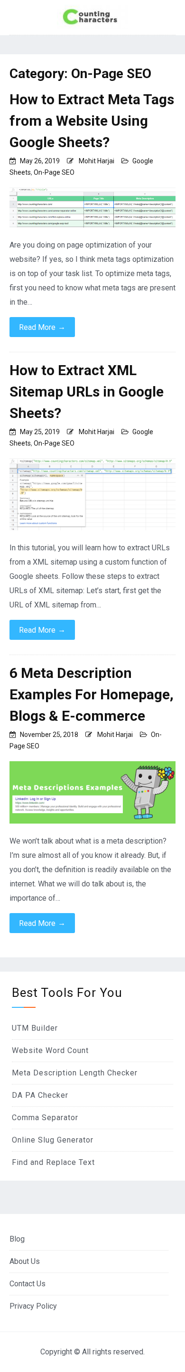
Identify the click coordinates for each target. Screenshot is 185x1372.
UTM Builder (35, 1028)
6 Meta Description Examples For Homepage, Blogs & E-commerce (91, 694)
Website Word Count (50, 1050)
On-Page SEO (54, 172)
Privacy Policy (33, 1306)
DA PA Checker (40, 1095)
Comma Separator (45, 1117)
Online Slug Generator (52, 1139)
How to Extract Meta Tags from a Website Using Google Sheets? (91, 120)
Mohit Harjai (96, 161)
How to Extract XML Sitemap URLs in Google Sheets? (86, 391)
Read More (42, 327)
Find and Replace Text (53, 1162)
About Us (24, 1261)
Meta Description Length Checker (75, 1072)
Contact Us (27, 1283)
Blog (17, 1238)
